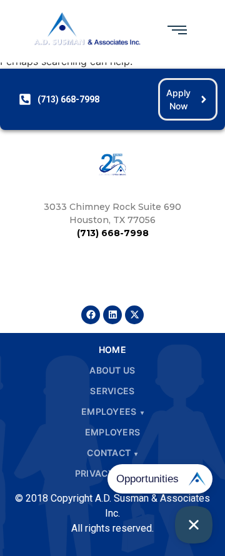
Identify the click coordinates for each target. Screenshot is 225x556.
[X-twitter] (134, 314)
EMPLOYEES (109, 411)
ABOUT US (112, 370)
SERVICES (112, 390)
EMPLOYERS (113, 432)
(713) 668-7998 (113, 233)
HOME (112, 349)
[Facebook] (90, 314)
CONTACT (109, 452)
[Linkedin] (112, 314)
